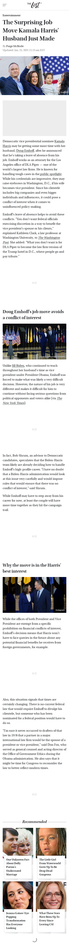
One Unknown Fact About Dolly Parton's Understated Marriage (17, 867)
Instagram (60, 610)
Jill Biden (18, 365)
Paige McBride (15, 46)
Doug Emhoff (25, 150)
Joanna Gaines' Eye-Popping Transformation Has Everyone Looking (18, 921)
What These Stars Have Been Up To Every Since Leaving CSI (49, 919)
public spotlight (50, 174)
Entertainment (11, 15)
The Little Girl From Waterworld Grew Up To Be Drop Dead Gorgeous (50, 867)
